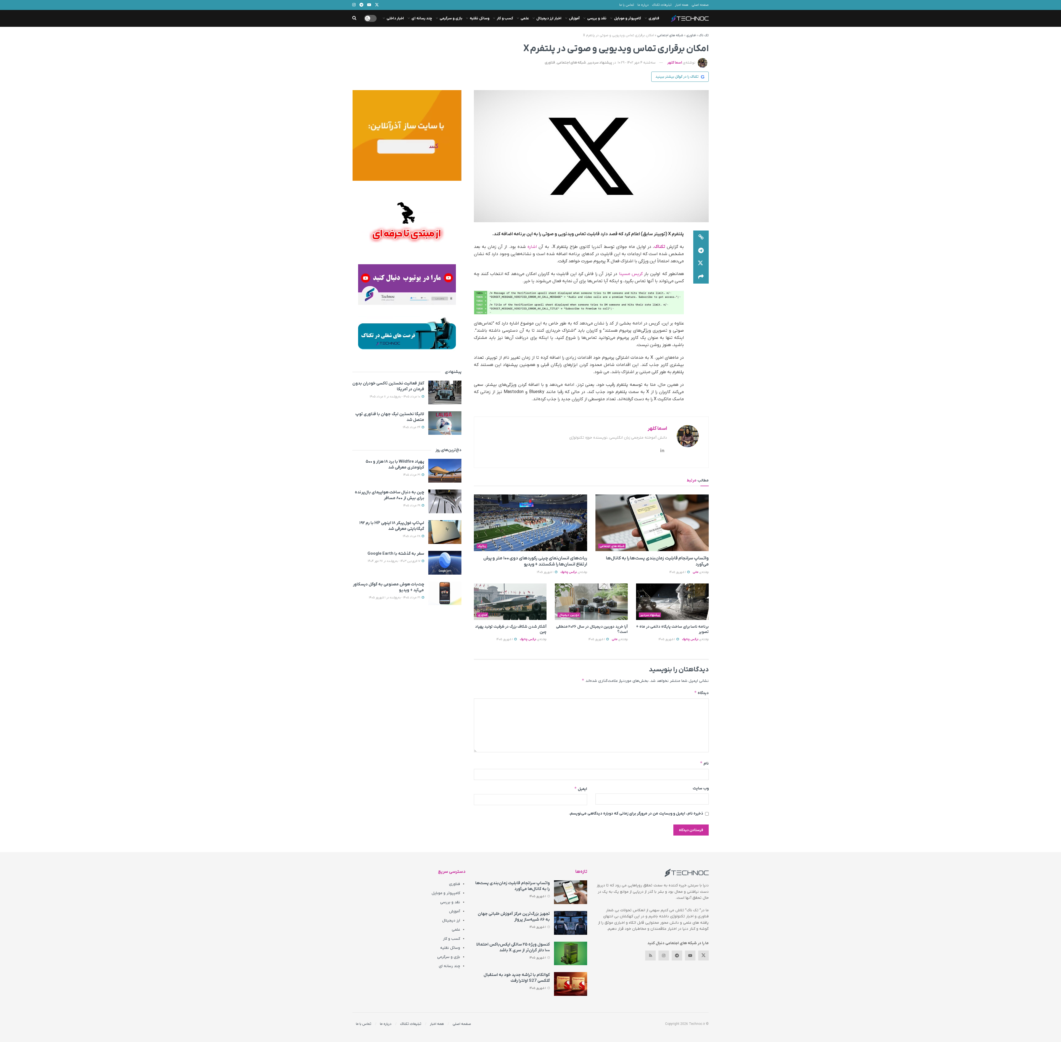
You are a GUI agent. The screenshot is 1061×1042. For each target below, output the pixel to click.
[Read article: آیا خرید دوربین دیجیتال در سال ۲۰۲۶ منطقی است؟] (591, 601)
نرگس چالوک (568, 572)
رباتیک (482, 546)
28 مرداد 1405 (412, 536)
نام (704, 763)
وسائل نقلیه (479, 18)
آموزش (574, 18)
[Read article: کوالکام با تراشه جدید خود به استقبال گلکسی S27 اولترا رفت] (570, 984)
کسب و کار (505, 18)
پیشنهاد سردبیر (600, 62)
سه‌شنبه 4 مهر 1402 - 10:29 (637, 62)
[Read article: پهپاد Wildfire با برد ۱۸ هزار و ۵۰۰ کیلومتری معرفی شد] (444, 471)
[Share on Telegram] (701, 250)
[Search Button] (354, 18)
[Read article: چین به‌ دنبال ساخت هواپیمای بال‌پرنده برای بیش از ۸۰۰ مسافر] (444, 501)
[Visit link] (406, 135)
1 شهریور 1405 (678, 572)
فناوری (653, 18)
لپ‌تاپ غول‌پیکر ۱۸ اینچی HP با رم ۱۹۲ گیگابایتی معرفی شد (391, 526)
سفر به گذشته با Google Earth (395, 553)
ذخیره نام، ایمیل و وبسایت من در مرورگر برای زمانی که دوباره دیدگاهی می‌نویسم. (636, 813)
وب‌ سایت (701, 788)
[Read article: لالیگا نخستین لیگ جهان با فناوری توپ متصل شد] (444, 423)
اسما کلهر (674, 62)
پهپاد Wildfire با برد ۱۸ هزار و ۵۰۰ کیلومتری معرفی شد (395, 464)
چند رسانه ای (421, 18)
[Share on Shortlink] (701, 237)
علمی (525, 18)
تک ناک (704, 35)
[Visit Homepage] (690, 18)
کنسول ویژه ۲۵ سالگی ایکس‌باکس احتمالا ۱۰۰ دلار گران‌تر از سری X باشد (513, 947)
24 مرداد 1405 (412, 427)
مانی (695, 572)
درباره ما (643, 5)
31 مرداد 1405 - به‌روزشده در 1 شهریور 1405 (395, 597)
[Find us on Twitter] (703, 955)
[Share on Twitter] (701, 263)
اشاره (532, 247)
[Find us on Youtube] (690, 955)
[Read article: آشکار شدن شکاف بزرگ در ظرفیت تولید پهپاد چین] (510, 601)
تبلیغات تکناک (662, 5)
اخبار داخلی (395, 18)
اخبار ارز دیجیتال (548, 18)
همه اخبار (681, 5)
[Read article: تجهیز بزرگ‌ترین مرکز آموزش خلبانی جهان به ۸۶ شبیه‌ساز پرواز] (570, 923)
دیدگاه (701, 693)
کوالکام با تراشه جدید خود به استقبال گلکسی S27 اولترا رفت (517, 977)
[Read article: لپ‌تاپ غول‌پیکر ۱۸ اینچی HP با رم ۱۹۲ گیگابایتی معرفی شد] (444, 532)
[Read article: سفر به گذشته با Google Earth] (444, 563)
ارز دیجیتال (451, 920)
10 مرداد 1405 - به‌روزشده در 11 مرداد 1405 (395, 397)
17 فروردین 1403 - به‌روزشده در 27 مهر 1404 (394, 561)
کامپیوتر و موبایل (627, 18)
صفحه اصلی (700, 5)
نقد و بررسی (596, 18)
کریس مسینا (631, 274)
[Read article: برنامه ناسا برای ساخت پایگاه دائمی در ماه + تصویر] (672, 601)
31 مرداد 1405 (412, 475)
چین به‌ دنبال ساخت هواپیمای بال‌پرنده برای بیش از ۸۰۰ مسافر (389, 495)
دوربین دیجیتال (569, 615)
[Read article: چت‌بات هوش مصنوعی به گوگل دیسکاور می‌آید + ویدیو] (444, 593)
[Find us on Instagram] (663, 955)
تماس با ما (626, 5)
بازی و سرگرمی (451, 18)
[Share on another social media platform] (701, 277)
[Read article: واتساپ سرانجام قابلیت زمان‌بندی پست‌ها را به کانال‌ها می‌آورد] (652, 522)
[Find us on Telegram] (677, 955)
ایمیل (580, 789)
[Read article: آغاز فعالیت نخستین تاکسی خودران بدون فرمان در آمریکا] (444, 392)
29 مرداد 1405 (412, 505)
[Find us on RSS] (650, 955)
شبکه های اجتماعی (670, 35)
